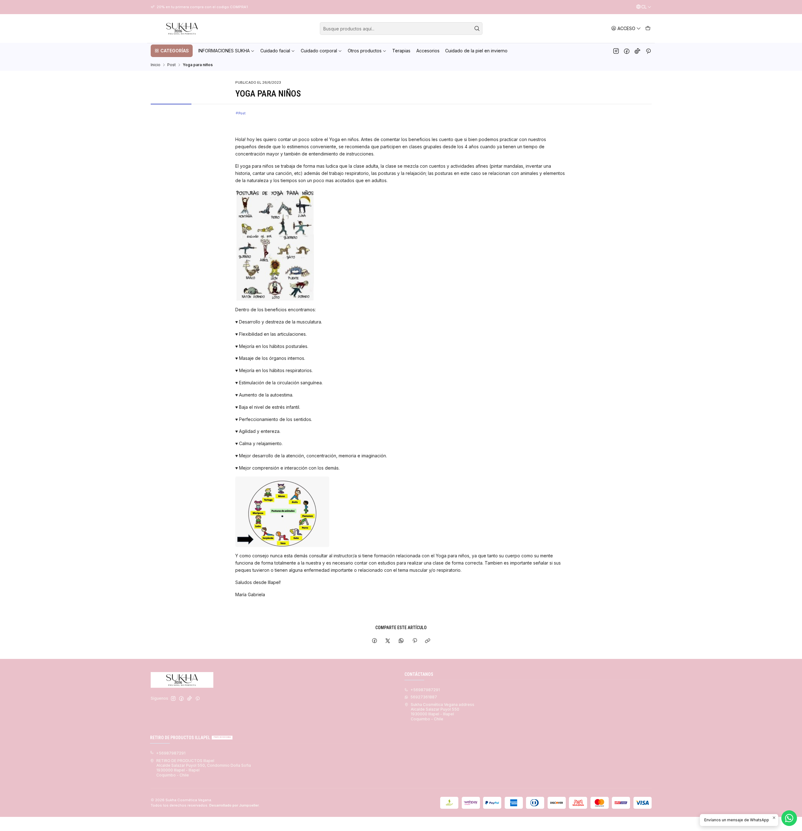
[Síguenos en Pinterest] (648, 51)
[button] (172, 51)
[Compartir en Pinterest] (414, 641)
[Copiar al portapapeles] (427, 641)
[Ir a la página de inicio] (182, 28)
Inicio (155, 65)
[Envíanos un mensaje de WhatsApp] (789, 818)
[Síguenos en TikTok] (637, 51)
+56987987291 (425, 689)
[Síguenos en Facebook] (626, 51)
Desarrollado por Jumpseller (234, 805)
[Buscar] (477, 28)
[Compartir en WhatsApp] (401, 641)
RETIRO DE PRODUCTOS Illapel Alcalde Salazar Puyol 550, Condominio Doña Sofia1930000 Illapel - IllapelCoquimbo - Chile (203, 767)
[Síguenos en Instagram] (616, 51)
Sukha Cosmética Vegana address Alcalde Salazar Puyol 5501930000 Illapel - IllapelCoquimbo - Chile (442, 711)
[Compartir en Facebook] (374, 641)
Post (171, 65)
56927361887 (423, 697)
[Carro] (647, 28)
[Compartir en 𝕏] (388, 641)
